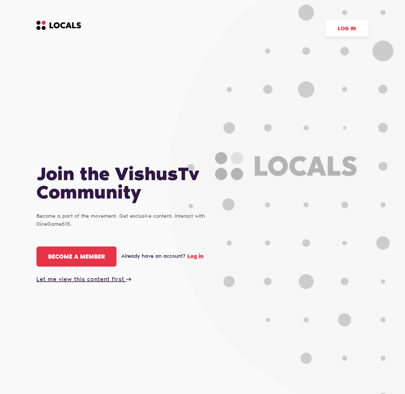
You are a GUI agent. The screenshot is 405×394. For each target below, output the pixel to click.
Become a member (76, 257)
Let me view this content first (81, 280)
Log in (347, 29)
